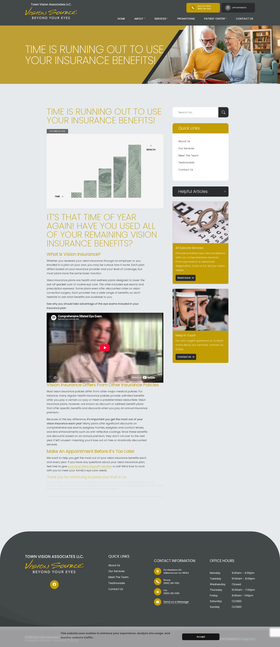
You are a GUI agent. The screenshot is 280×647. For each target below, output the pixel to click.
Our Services (186, 148)
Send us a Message (176, 602)
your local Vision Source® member (90, 466)
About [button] (138, 18)
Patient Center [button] (214, 18)
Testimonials (186, 162)
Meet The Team (188, 155)
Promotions (186, 18)
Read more (183, 277)
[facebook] (54, 584)
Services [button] (160, 18)
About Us (184, 141)
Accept (201, 636)
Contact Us (244, 18)
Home (121, 18)
